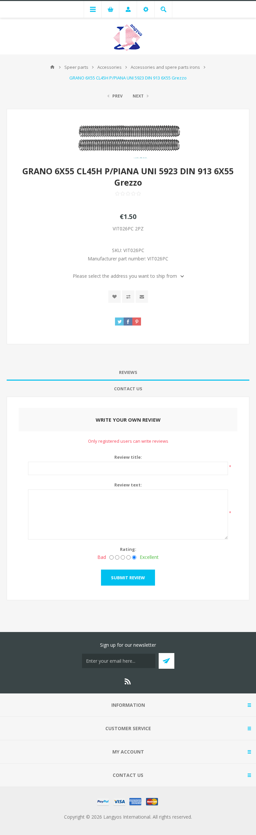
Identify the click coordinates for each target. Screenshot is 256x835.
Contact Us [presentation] (128, 389)
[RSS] (128, 681)
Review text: (128, 485)
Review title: (128, 457)
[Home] (52, 67)
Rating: (128, 549)
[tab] (128, 372)
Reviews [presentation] (128, 372)
